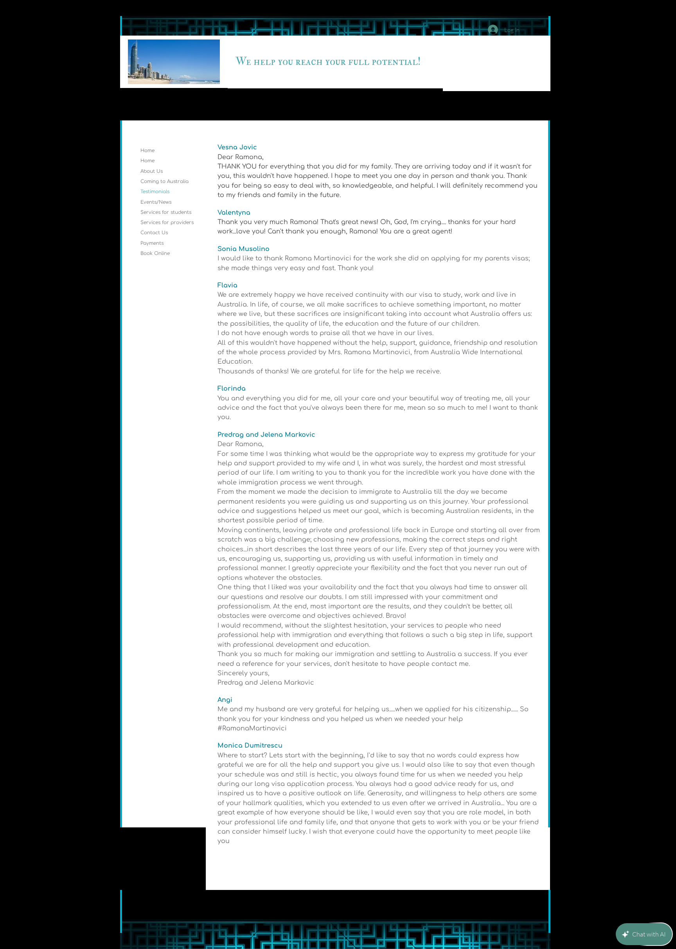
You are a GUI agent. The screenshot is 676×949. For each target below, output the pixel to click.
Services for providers (167, 222)
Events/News (155, 202)
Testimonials (154, 191)
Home (147, 150)
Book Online (155, 253)
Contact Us (154, 232)
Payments (152, 243)
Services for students (165, 212)
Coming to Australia (164, 181)
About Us (151, 171)
